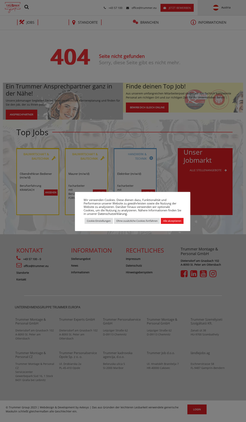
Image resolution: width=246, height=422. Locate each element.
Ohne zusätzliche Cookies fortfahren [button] (137, 221)
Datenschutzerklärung (112, 214)
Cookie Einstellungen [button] (99, 221)
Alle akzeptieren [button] (172, 221)
